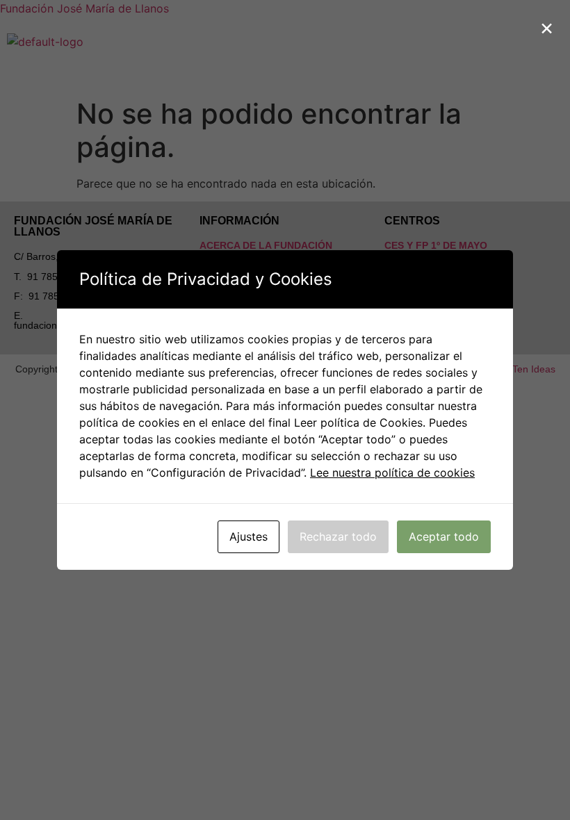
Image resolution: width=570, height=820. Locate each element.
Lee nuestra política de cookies (392, 472)
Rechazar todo (338, 536)
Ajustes (248, 536)
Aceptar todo (444, 536)
